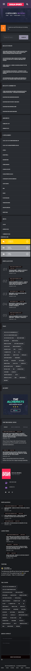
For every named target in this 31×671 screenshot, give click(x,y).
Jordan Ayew (17, 357)
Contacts (27, 667)
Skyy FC (16, 374)
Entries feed (6, 229)
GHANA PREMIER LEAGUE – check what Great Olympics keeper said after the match (18, 283)
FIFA (14, 352)
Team (7, 667)
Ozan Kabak (13, 620)
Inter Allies (22, 606)
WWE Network (22, 377)
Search (23, 37)
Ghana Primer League (8, 174)
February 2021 (6, 123)
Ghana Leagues (6, 169)
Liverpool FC (23, 363)
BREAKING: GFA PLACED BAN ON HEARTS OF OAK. (17, 294)
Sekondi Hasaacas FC (8, 374)
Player (12, 667)
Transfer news (6, 202)
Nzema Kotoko (20, 369)
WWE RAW (6, 380)
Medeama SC (18, 366)
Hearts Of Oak (14, 606)
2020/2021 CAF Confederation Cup (11, 140)
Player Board (6, 197)
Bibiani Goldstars (7, 343)
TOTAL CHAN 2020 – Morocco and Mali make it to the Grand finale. (15, 66)
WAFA (16, 377)
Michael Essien (7, 369)
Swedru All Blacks (8, 377)
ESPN (14, 349)
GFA (19, 352)
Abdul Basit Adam (19, 592)
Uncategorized (6, 207)
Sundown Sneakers (14, 97)
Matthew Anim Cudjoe (8, 366)
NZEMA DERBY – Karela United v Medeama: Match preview (18, 271)
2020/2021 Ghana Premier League (11, 145)
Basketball (5, 154)
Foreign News (6, 164)
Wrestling (5, 212)
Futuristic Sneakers (14, 101)
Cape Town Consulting (18, 343)
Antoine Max (6, 340)
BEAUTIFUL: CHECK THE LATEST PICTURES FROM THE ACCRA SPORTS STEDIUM (18, 304)
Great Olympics (5, 606)
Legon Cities (15, 363)
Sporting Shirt (12, 106)
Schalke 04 (21, 620)
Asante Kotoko (15, 340)
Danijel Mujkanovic (17, 346)
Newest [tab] (6, 427)
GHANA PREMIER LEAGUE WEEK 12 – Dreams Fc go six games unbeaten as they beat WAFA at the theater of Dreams (15, 72)
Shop (22, 667)
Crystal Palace (7, 346)
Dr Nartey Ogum (7, 349)
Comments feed (6, 234)
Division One (5, 159)
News (4, 193)
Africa (4, 150)
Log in (4, 224)
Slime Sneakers (13, 111)
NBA (4, 188)
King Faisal (6, 360)
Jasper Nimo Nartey (8, 357)
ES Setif (19, 349)
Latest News (6, 183)
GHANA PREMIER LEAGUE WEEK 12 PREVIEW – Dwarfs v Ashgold (18, 317)
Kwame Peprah (7, 363)
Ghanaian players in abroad (9, 178)
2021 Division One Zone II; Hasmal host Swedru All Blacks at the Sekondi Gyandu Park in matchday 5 (14, 78)
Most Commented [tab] (15, 427)
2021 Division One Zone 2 (7, 592)
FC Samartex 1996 (7, 352)
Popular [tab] (25, 427)
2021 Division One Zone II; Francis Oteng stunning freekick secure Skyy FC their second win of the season (14, 59)
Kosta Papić (13, 360)
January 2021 (6, 128)
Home (2, 667)
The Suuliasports (9, 665)
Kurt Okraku (21, 360)
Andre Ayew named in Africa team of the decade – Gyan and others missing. (15, 92)
